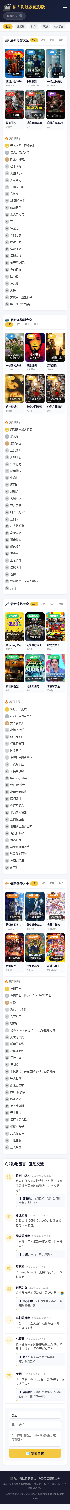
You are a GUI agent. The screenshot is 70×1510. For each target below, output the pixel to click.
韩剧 (36, 324)
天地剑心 (15, 457)
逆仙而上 (15, 519)
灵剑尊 (14, 1064)
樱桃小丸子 (17, 1126)
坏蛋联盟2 (16, 1051)
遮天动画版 (17, 1106)
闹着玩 (14, 867)
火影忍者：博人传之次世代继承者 (30, 995)
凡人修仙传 (17, 1133)
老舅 (13, 574)
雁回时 (14, 484)
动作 (43, 40)
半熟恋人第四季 (19, 812)
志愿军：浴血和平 (21, 297)
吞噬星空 (15, 1016)
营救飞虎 (15, 249)
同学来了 (15, 750)
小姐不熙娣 (17, 730)
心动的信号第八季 (21, 716)
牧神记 (14, 1023)
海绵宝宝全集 (18, 1009)
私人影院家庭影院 (24, 7)
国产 (18, 324)
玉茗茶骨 (15, 560)
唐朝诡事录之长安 (21, 429)
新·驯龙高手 (17, 200)
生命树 (14, 477)
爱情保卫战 (17, 819)
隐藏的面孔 (17, 242)
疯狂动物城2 (17, 1092)
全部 (34, 40)
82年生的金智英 (20, 304)
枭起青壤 (15, 443)
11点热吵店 (17, 764)
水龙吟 (14, 436)
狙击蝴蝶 (15, 539)
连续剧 (20, 26)
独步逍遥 (15, 1099)
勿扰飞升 (15, 567)
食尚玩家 (15, 840)
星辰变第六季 (18, 1119)
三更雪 (14, 553)
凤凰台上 (15, 491)
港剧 (27, 324)
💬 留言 (58, 26)
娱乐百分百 (17, 743)
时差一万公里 (18, 512)
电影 (7, 26)
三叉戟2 (15, 450)
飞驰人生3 (16, 187)
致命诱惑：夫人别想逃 (24, 581)
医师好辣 (15, 798)
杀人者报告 (17, 214)
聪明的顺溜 (17, 1044)
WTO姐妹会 (17, 785)
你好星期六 (17, 805)
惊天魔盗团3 (17, 262)
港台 (52, 604)
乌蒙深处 (15, 533)
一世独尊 (15, 1140)
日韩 (61, 604)
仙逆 (13, 1002)
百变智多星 (17, 833)
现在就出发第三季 (21, 826)
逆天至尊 (15, 1147)
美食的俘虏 (17, 1037)
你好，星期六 (18, 709)
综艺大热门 (17, 736)
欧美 (61, 883)
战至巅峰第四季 (19, 847)
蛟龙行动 (15, 207)
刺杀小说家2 (17, 159)
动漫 (45, 26)
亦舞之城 (15, 505)
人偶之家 (15, 235)
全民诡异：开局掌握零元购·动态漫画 (32, 1071)
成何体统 (15, 471)
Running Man (18, 778)
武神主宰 (15, 1057)
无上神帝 (15, 1112)
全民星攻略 (17, 771)
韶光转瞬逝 (17, 526)
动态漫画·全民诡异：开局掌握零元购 (32, 1030)
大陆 (43, 604)
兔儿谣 (14, 283)
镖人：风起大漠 (19, 152)
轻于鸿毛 (15, 166)
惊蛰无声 (15, 228)
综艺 (33, 26)
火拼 (13, 290)
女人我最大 (17, 723)
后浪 (13, 588)
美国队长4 (16, 173)
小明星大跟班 (18, 792)
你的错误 (15, 269)
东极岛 (14, 194)
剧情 (52, 40)
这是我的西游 (18, 853)
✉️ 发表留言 (35, 1453)
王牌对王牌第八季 (21, 757)
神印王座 (15, 988)
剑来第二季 (17, 1085)
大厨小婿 (15, 498)
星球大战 (15, 255)
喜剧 (61, 40)
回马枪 (14, 276)
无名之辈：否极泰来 (22, 145)
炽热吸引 (15, 546)
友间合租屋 (17, 860)
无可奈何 (15, 180)
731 (12, 221)
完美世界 (15, 1078)
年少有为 (15, 464)
